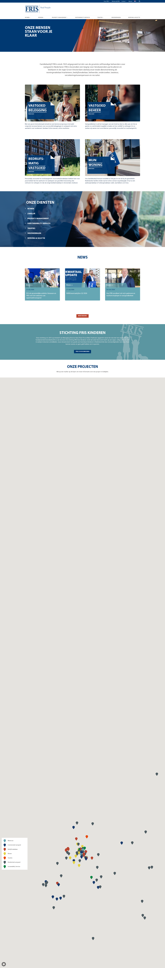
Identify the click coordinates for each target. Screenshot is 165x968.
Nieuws (130, 1)
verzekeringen (34, 233)
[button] (83, 855)
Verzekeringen (116, 17)
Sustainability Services (82, 17)
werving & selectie (36, 238)
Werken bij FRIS (116, 1)
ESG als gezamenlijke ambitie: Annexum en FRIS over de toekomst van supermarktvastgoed (41, 295)
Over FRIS (106, 1)
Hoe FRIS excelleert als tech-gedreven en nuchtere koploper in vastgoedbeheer (120, 294)
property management (38, 219)
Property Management (59, 17)
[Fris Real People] (31, 9)
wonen (30, 209)
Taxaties (100, 17)
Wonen (27, 17)
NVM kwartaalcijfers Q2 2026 (76, 293)
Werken (40, 17)
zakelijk (31, 214)
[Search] (139, 1)
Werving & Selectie (134, 17)
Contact (123, 1)
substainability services (38, 223)
